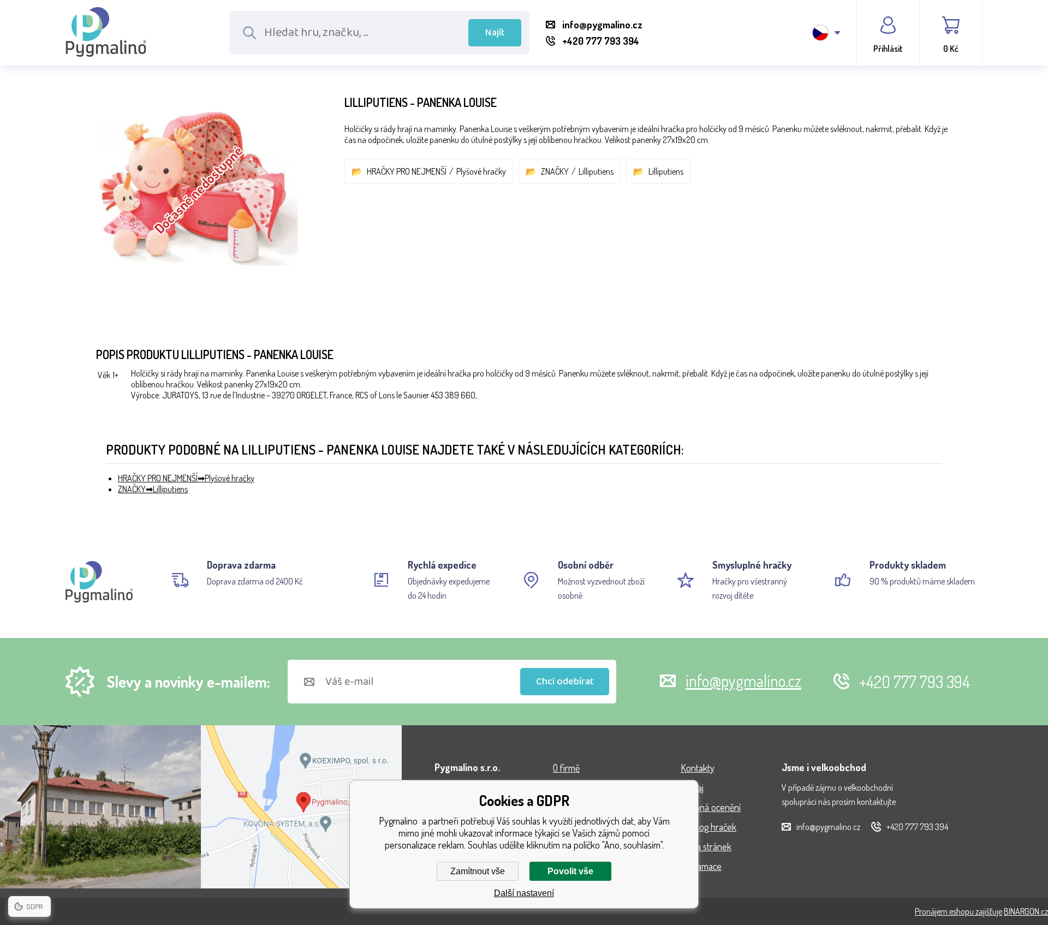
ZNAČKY (555, 171)
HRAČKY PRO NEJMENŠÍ (406, 171)
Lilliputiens (596, 171)
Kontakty (697, 768)
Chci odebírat (565, 681)
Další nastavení (524, 893)
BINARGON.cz (1026, 911)
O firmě (566, 768)
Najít (495, 32)
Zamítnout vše (477, 871)
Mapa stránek (706, 846)
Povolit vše (570, 871)
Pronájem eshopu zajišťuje (958, 911)
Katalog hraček (708, 827)
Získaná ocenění (711, 807)
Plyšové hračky (481, 171)
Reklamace (701, 866)
